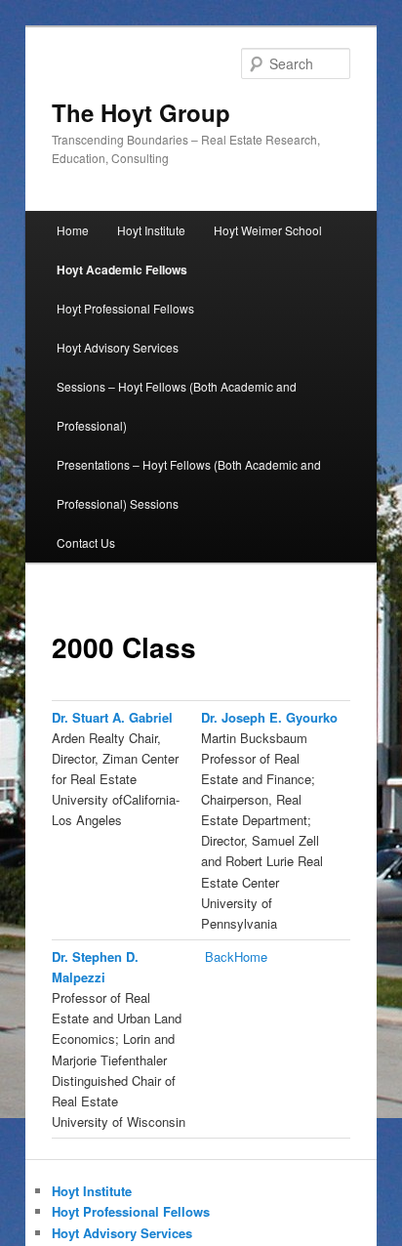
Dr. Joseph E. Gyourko (269, 717)
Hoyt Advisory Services (118, 347)
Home (73, 230)
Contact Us (86, 542)
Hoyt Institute (151, 230)
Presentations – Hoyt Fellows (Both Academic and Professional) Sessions (189, 484)
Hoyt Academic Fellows (122, 269)
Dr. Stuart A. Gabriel (112, 717)
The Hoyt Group (141, 112)
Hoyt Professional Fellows (125, 308)
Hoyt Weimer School (268, 230)
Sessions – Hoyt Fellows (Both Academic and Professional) (177, 406)
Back (219, 956)
